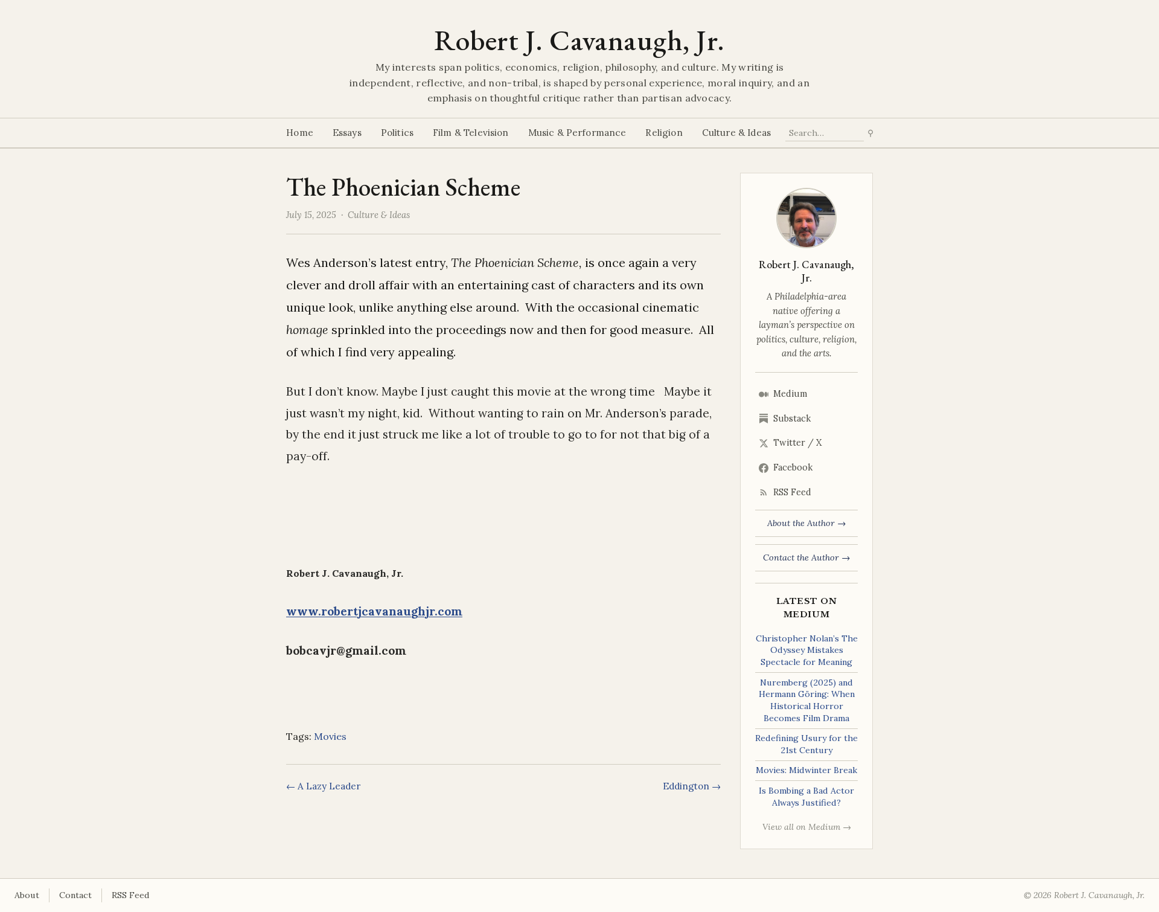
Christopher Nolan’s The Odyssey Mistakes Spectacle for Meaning (807, 650)
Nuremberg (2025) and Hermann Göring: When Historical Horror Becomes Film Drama (807, 700)
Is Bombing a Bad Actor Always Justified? (806, 796)
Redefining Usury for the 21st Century (806, 744)
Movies (330, 736)
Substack (792, 418)
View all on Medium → (806, 826)
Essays (347, 132)
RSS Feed (792, 492)
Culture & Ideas (736, 132)
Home (299, 132)
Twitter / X (797, 442)
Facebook (793, 467)
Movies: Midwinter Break (806, 770)
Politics (397, 132)
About (26, 895)
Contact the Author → (806, 557)
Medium (790, 393)
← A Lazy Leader (323, 786)
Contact (75, 895)
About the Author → (806, 523)
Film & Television (471, 132)
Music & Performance (577, 132)
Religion (663, 132)
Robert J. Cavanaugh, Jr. (579, 40)
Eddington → (692, 786)
